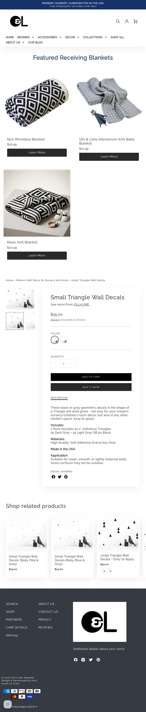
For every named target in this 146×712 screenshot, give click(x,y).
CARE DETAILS (17, 627)
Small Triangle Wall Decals (88, 280)
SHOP (10, 611)
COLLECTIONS (93, 37)
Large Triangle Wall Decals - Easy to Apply (117, 557)
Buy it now (91, 387)
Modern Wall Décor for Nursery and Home (42, 280)
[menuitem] (10, 37)
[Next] (37, 298)
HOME (10, 37)
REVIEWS (45, 627)
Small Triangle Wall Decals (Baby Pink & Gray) (23, 560)
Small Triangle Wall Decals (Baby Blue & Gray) (70, 560)
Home (9, 280)
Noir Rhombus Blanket (26, 139)
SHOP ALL (117, 37)
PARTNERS (14, 619)
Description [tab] (59, 397)
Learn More (36, 152)
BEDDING (24, 37)
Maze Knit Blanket (22, 242)
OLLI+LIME (81, 304)
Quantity (57, 356)
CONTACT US (48, 611)
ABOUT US (13, 42)
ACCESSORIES (47, 37)
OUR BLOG (35, 42)
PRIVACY (44, 619)
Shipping (55, 320)
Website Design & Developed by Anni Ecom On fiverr (19, 680)
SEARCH (12, 604)
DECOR (70, 37)
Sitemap (12, 635)
